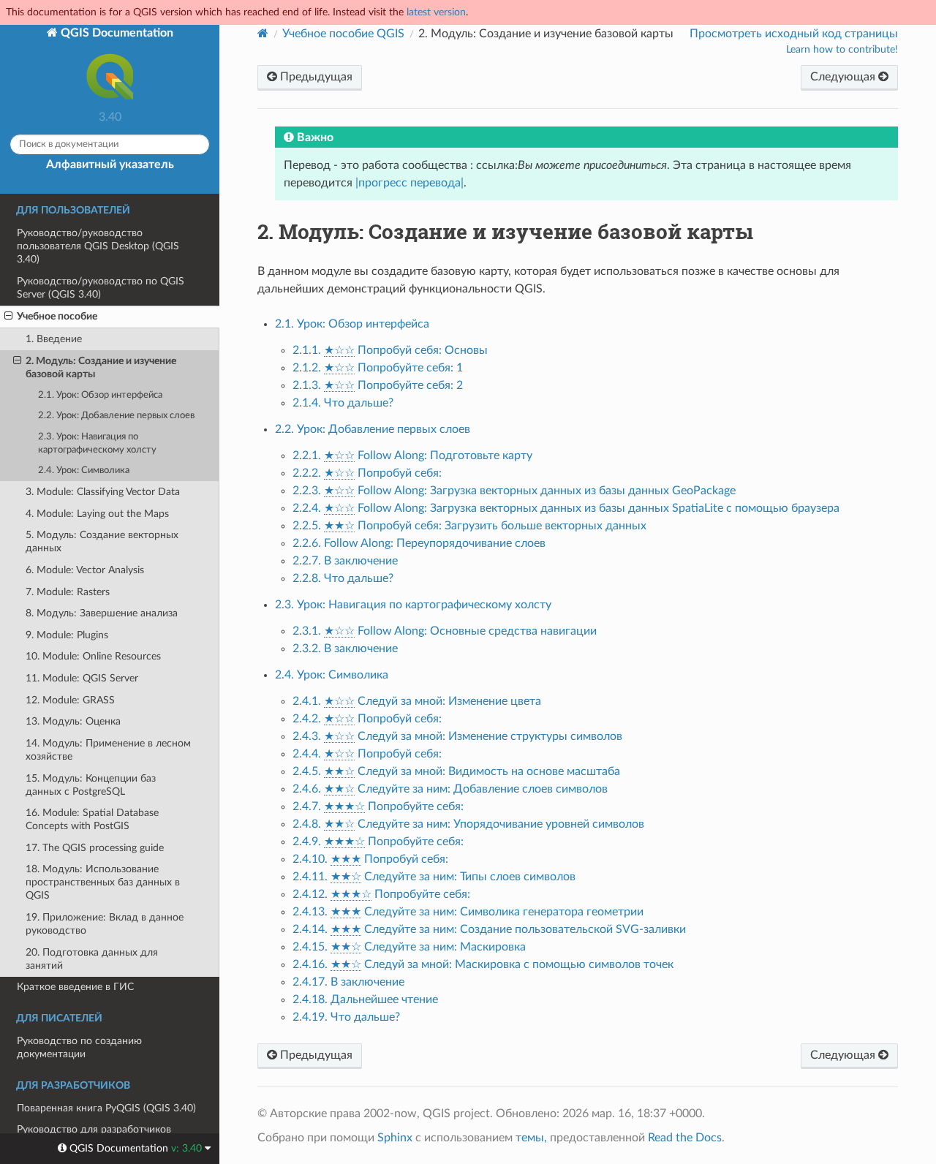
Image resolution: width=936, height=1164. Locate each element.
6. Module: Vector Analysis (85, 569)
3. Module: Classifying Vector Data (103, 491)
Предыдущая (314, 77)
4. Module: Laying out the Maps (97, 513)
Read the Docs (685, 1138)
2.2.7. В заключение (345, 561)
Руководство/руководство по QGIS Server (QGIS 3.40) (100, 288)
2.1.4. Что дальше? (342, 403)
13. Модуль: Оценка (73, 721)
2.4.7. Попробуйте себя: (378, 806)
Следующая (844, 77)
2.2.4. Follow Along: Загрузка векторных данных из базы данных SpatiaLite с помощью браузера (565, 508)
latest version (436, 12)
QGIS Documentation (115, 33)
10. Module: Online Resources (93, 656)
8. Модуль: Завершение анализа (102, 613)
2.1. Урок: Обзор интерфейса (100, 395)
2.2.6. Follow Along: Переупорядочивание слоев (419, 543)
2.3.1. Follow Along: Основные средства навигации (444, 631)
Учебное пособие (57, 316)
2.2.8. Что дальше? (342, 578)
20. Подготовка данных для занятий (92, 959)
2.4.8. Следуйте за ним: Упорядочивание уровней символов (468, 824)
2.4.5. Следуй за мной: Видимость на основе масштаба (456, 771)
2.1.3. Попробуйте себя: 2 (377, 385)
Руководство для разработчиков (94, 1129)
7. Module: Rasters (68, 591)
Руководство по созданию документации (79, 1047)
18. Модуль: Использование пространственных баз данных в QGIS (103, 882)
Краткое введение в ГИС (75, 986)
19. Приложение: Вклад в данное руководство (105, 924)
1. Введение (54, 338)
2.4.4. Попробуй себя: (367, 754)
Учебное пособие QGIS (343, 33)
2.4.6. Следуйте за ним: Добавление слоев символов (450, 789)
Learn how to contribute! (842, 50)
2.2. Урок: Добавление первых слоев (116, 415)
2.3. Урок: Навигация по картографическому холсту (97, 443)
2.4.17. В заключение (348, 982)
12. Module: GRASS (70, 700)
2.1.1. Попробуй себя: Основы (390, 350)
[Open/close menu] (8, 316)
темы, (531, 1138)
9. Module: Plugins (67, 635)
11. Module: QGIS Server (82, 678)
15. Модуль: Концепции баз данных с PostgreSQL (91, 785)
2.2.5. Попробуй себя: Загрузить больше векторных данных (469, 526)
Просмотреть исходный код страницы (794, 33)
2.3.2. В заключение (345, 648)
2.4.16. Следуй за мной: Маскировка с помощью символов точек (482, 964)
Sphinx (394, 1138)
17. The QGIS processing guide (95, 847)
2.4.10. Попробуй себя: (370, 859)
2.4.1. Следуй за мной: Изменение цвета (416, 701)
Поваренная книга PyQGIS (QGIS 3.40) (106, 1108)
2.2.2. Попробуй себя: (367, 473)
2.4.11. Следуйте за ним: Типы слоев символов (433, 877)
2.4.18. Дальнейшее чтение (365, 999)
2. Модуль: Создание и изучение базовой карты (101, 367)
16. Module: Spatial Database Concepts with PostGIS (92, 819)
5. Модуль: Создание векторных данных (102, 541)
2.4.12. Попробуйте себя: (381, 894)
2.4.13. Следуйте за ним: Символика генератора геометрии (468, 912)
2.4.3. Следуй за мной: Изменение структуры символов (457, 736)
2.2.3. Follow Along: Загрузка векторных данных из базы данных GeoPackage (514, 490)
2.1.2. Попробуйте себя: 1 (377, 368)
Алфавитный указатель (110, 164)
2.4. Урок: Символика (83, 470)
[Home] (262, 33)
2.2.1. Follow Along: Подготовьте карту (412, 455)
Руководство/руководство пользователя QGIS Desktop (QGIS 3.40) (98, 246)
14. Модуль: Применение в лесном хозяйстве (108, 750)
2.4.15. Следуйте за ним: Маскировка (409, 947)
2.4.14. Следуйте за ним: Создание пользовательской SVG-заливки (489, 929)
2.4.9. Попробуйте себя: (378, 841)
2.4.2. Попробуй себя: (367, 719)
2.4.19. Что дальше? (346, 1017)
